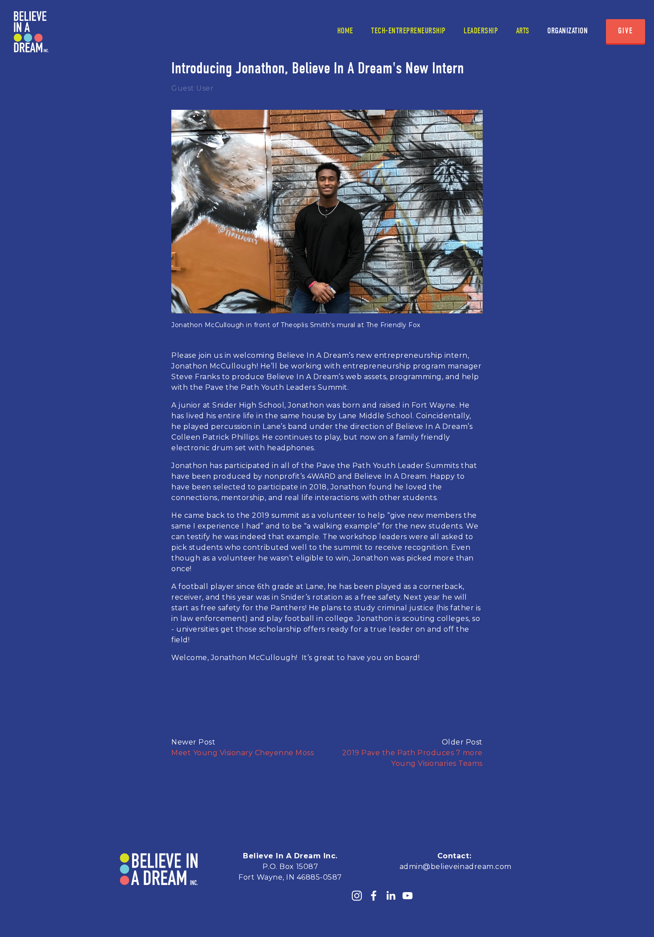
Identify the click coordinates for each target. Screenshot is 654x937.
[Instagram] (356, 895)
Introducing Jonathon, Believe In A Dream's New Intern (317, 68)
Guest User (192, 88)
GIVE (625, 31)
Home (345, 31)
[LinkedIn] (390, 895)
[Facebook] (373, 895)
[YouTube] (407, 895)
